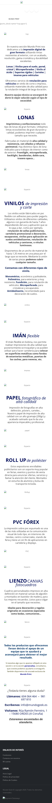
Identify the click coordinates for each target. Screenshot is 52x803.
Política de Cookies (10, 780)
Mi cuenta (6, 761)
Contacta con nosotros (11, 758)
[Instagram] (36, 10)
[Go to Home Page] (4, 19)
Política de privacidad (11, 777)
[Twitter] (32, 10)
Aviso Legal (7, 773)
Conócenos (7, 755)
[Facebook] (27, 10)
